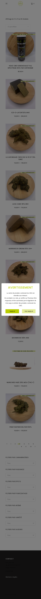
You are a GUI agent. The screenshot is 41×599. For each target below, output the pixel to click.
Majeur (12, 311)
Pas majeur (29, 311)
